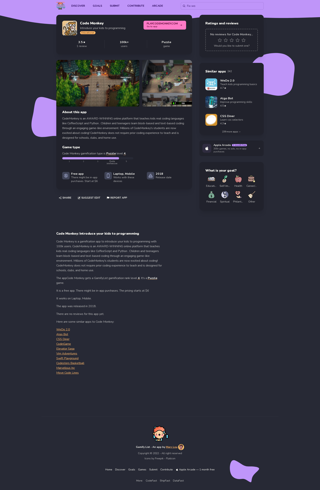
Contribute (135, 6)
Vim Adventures (66, 354)
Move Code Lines (67, 373)
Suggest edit (90, 198)
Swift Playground (67, 358)
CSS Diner (62, 339)
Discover (78, 6)
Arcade (157, 6)
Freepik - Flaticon (165, 458)
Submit (115, 6)
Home (108, 469)
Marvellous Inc (65, 368)
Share (66, 198)
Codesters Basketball (70, 363)
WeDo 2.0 (63, 329)
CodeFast (151, 480)
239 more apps (230, 131)
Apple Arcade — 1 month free (197, 469)
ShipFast (165, 480)
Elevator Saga (65, 349)
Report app (118, 198)
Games (142, 469)
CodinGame (63, 344)
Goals (97, 6)
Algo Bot (62, 334)
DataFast (178, 480)
